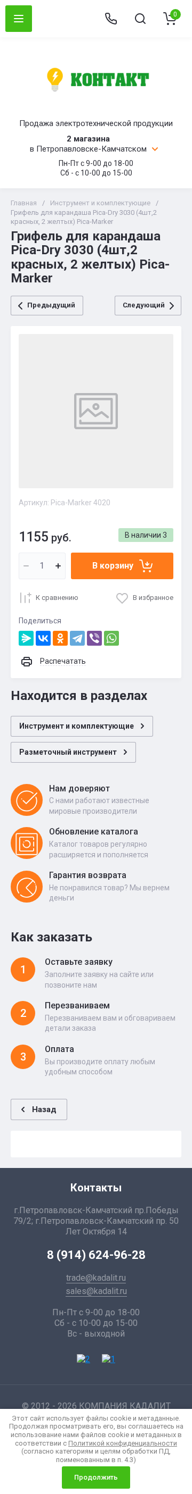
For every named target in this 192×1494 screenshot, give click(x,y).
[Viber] (94, 638)
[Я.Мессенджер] (26, 638)
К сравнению (57, 598)
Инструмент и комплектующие (100, 203)
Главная (24, 203)
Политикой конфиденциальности (122, 1443)
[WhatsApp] (111, 638)
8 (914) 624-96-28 (96, 1255)
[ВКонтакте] (43, 638)
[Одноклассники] (60, 638)
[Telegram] (77, 638)
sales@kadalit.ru (96, 1291)
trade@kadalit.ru (96, 1278)
